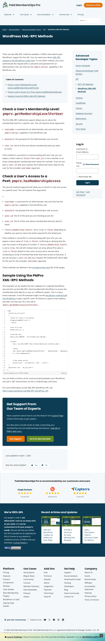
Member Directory (31, 586)
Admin (47, 583)
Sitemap (88, 593)
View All (47, 596)
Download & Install (72, 579)
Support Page (57, 415)
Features (7, 14)
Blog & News (29, 576)
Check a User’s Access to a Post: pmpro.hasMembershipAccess (35, 92)
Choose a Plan (93, 5)
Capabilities (81, 103)
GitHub (26, 373)
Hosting (67, 583)
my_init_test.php (9, 373)
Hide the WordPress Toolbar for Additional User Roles (48, 535)
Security (79, 124)
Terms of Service (92, 600)
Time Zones (81, 129)
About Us (88, 572)
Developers (69, 586)
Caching (79, 98)
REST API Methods (85, 84)
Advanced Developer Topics (31, 29)
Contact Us (69, 596)
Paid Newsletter (30, 589)
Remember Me (85, 176)
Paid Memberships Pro (26, 4)
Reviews (6, 586)
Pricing (81, 14)
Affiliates (88, 583)
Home (4, 29)
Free (46, 572)
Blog (66, 589)
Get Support (16, 439)
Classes (79, 108)
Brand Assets (90, 579)
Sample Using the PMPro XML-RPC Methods (26, 96)
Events (87, 576)
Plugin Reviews (25, 489)
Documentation (44, 14)
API (44, 29)
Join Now (80, 192)
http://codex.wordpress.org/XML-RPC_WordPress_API (25, 391)
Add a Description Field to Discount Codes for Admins (91, 535)
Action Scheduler (83, 65)
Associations (28, 572)
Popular (47, 579)
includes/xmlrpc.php (41, 267)
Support (67, 572)
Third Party (48, 593)
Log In (79, 5)
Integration (48, 586)
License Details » (20, 542)
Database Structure (84, 113)
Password (79, 164)
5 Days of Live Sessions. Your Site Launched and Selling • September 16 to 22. (53, 637)
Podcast (26, 593)
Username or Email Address (82, 150)
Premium (48, 576)
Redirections (81, 118)
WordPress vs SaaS (11, 599)
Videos (26, 596)
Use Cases (24, 14)
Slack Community (71, 593)
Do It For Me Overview (40, 439)
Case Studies (8, 589)
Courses (26, 583)
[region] (35, 340)
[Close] (101, 635)
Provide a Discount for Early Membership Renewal (69, 535)
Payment (47, 589)
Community (64, 14)
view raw (63, 373)
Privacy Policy (90, 596)
